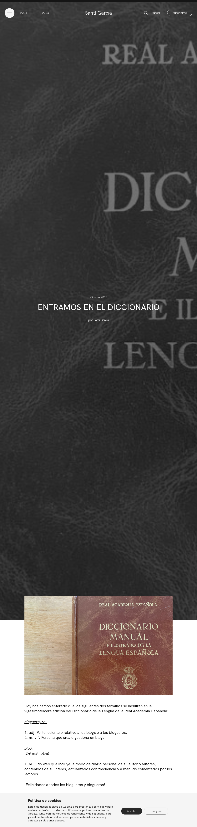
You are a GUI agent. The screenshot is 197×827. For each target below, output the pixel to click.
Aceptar (131, 811)
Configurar (156, 811)
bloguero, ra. (35, 721)
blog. (28, 748)
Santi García (98, 13)
